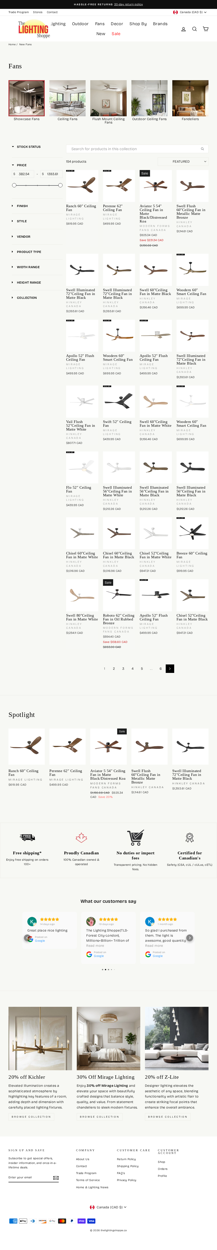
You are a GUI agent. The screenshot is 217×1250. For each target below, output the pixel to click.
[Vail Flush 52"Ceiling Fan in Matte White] (82, 402)
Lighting (58, 23)
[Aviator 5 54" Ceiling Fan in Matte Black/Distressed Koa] (156, 186)
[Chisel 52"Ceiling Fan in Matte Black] (193, 595)
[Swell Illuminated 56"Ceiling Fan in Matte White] (119, 467)
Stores (37, 12)
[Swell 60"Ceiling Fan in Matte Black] (156, 270)
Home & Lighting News (92, 1187)
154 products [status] (76, 161)
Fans (100, 23)
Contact (52, 12)
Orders (162, 1169)
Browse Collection (31, 1116)
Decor (117, 23)
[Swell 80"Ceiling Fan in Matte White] (82, 595)
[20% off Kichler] (40, 1038)
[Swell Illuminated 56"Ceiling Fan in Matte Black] (156, 467)
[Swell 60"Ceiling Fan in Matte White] (156, 402)
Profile (162, 1176)
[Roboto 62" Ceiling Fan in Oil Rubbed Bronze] (119, 595)
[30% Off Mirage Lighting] (108, 1038)
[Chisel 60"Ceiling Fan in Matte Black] (119, 533)
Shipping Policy (128, 1166)
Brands (160, 23)
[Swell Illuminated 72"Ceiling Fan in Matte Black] (82, 270)
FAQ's (121, 1173)
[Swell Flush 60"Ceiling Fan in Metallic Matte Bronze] (193, 186)
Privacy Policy (126, 1180)
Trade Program (18, 12)
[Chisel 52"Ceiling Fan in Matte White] (156, 533)
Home (12, 44)
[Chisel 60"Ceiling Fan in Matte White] (82, 533)
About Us (82, 1159)
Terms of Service (88, 1180)
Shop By (138, 23)
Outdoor (80, 23)
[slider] (14, 185)
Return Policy (126, 1159)
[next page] (170, 668)
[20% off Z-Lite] (177, 1038)
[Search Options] (204, 149)
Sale (116, 33)
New (100, 33)
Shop (161, 1162)
